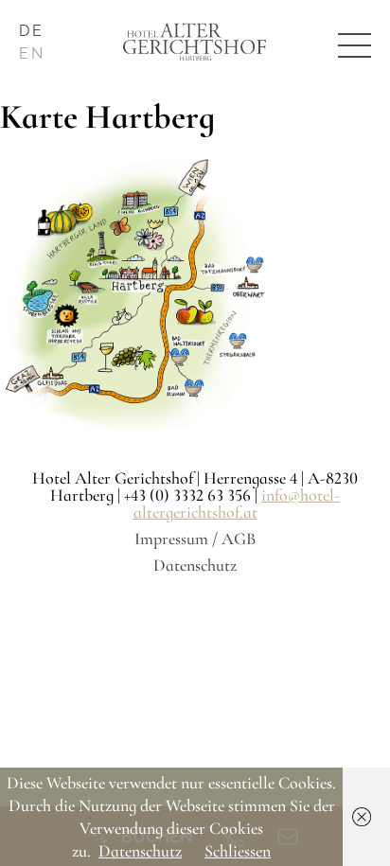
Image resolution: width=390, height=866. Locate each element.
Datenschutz (195, 565)
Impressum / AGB (195, 538)
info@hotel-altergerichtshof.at (237, 503)
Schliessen (237, 850)
